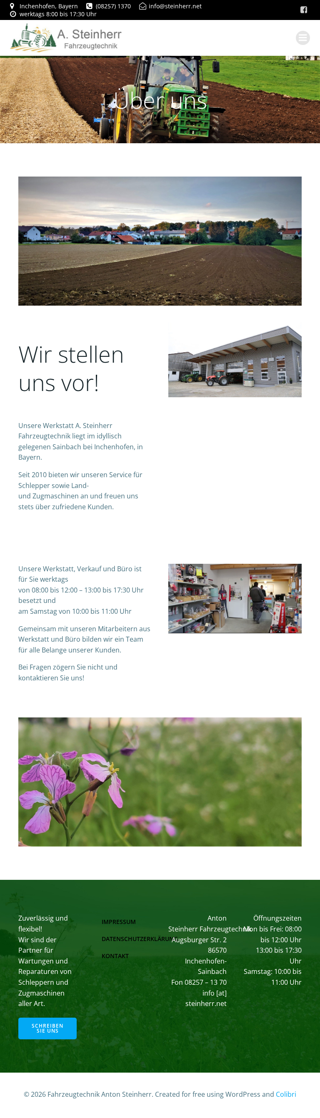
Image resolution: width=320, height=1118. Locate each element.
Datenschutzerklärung (140, 939)
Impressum (119, 922)
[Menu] (303, 38)
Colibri (286, 1094)
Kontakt (115, 956)
